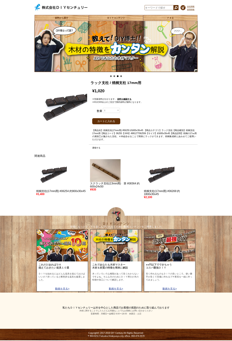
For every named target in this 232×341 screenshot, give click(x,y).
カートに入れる (106, 121)
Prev (39, 46)
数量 (99, 111)
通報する (96, 148)
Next (193, 46)
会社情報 (190, 6)
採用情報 (190, 9)
